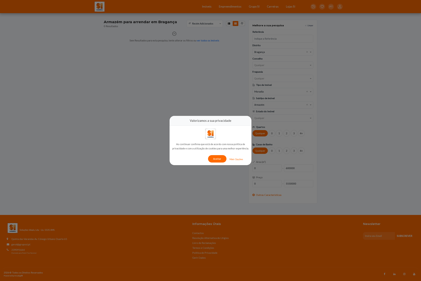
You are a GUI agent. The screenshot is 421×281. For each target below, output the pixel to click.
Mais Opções (236, 159)
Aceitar (217, 158)
